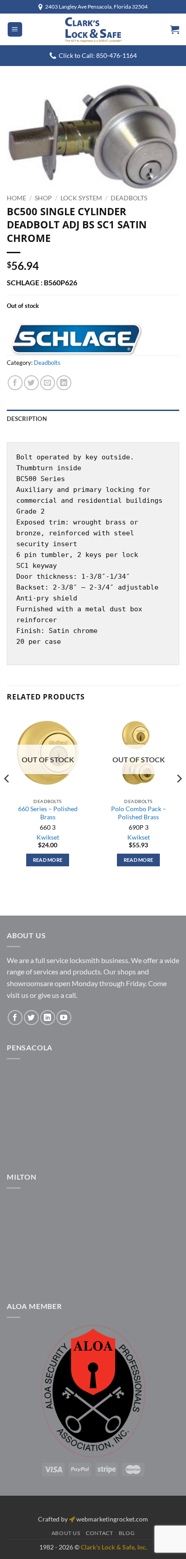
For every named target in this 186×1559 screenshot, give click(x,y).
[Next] (178, 797)
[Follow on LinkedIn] (47, 1017)
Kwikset (48, 837)
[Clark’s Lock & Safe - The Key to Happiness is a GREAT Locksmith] (93, 29)
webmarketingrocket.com (112, 1519)
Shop (43, 198)
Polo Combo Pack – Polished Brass (138, 813)
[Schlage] (74, 339)
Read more (48, 860)
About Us (65, 1533)
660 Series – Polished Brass (48, 813)
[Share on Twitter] (31, 382)
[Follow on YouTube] (63, 1017)
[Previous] (7, 797)
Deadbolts (129, 198)
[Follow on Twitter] (31, 1017)
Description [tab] (27, 418)
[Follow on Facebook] (15, 1017)
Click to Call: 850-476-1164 (98, 55)
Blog (127, 1533)
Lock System (81, 198)
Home (16, 198)
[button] (15, 29)
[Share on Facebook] (15, 382)
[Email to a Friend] (47, 382)
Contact (99, 1533)
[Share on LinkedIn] (63, 382)
